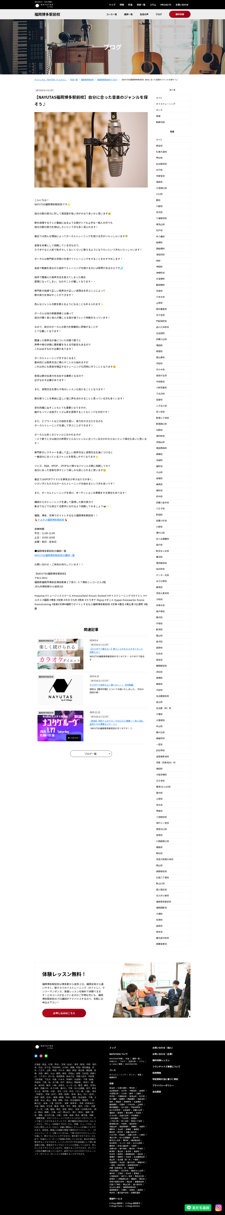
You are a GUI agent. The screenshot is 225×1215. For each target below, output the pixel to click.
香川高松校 (161, 889)
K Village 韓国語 (115, 1203)
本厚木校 (160, 605)
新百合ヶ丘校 (162, 550)
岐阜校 (159, 659)
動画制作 (113, 1077)
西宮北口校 (161, 829)
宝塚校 (159, 835)
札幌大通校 (161, 151)
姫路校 (159, 847)
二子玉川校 (161, 405)
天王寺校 (160, 780)
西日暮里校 (161, 308)
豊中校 (159, 792)
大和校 (159, 599)
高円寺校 (160, 435)
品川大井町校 (162, 327)
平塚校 (159, 623)
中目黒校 (160, 381)
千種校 (159, 714)
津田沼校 (160, 254)
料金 (130, 4)
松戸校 (159, 230)
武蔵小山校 (161, 339)
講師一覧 (128, 14)
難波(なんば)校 (163, 786)
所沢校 (159, 212)
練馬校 (159, 484)
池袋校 (159, 460)
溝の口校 (160, 532)
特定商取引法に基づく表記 (165, 1079)
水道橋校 (160, 278)
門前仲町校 (161, 321)
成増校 (159, 478)
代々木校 (160, 369)
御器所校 (160, 738)
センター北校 (162, 575)
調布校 (159, 490)
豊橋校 (159, 677)
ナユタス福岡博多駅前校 (51, 519)
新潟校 (159, 629)
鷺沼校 (159, 556)
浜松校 (159, 671)
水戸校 (159, 169)
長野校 (159, 647)
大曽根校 (160, 720)
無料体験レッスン (161, 1060)
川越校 (159, 206)
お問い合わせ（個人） (163, 1047)
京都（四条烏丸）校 (165, 762)
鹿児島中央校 (162, 937)
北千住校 (160, 314)
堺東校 (159, 810)
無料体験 (180, 14)
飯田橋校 (160, 284)
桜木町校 (160, 568)
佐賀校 (159, 919)
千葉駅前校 (161, 218)
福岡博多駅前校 (47, 14)
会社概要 (156, 1091)
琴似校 (159, 157)
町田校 (159, 514)
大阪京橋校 (161, 774)
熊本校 (159, 931)
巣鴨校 (159, 454)
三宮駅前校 (161, 816)
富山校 (159, 635)
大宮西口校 (161, 188)
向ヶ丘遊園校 (162, 538)
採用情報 (156, 1072)
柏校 (158, 260)
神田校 (159, 266)
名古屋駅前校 (162, 696)
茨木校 (159, 804)
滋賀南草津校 (162, 756)
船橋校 (159, 242)
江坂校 (159, 798)
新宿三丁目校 (162, 417)
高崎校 (159, 181)
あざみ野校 (161, 581)
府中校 (159, 496)
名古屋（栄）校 (163, 708)
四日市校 (160, 750)
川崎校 (159, 526)
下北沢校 (160, 393)
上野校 (159, 302)
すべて (159, 97)
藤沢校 (159, 617)
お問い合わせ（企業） (163, 1053)
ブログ (159, 14)
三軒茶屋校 (161, 387)
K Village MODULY (133, 1206)
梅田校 (159, 768)
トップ (112, 4)
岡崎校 (159, 683)
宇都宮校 (160, 175)
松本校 (159, 653)
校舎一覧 (141, 4)
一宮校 (159, 744)
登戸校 (159, 544)
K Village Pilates (115, 1206)
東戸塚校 (160, 611)
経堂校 (159, 399)
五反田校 (160, 333)
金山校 (159, 701)
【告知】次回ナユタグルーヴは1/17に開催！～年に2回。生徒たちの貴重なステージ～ (117, 722)
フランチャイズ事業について (166, 1066)
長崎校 (159, 925)
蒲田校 (159, 345)
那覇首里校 (161, 943)
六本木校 (160, 296)
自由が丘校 (161, 375)
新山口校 (160, 883)
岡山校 (159, 865)
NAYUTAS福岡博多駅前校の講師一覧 (54, 555)
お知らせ (113, 1061)
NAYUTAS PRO (131, 1064)
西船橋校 (160, 248)
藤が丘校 (160, 732)
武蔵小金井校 (162, 502)
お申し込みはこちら (64, 1013)
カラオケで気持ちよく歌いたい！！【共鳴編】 (112, 684)
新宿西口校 (161, 423)
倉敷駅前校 (161, 871)
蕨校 (158, 200)
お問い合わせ (182, 4)
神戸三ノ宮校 (162, 822)
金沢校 (159, 641)
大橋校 (159, 913)
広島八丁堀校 (162, 877)
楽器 (158, 115)
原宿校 (159, 351)
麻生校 (159, 145)
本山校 (159, 726)
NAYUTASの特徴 (116, 1058)
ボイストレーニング (165, 103)
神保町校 (160, 272)
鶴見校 (159, 587)
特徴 (122, 4)
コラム (153, 4)
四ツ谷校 (160, 411)
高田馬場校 (161, 448)
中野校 (159, 429)
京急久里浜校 (162, 593)
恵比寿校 (160, 357)
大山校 (159, 472)
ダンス (159, 109)
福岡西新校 (161, 907)
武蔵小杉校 (161, 520)
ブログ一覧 (90, 754)
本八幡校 (160, 236)
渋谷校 (159, 363)
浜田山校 (160, 442)
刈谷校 (159, 689)
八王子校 (160, 508)
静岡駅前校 (161, 665)
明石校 (159, 853)
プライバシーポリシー (163, 1085)
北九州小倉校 (162, 895)
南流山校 (160, 224)
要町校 (159, 466)
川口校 (159, 194)
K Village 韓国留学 (133, 1203)
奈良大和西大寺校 (164, 859)
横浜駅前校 (161, 562)
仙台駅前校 (161, 163)
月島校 (159, 290)
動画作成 (160, 122)
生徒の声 (144, 14)
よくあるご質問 (115, 1064)
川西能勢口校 (162, 841)
